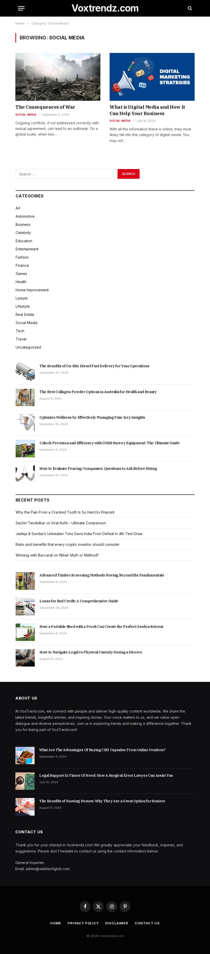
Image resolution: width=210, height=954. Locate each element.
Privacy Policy (83, 923)
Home (55, 923)
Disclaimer (116, 923)
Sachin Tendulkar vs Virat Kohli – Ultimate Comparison (61, 523)
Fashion (22, 257)
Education (24, 241)
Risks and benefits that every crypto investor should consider (68, 544)
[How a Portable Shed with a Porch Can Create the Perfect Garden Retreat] (25, 632)
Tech (20, 331)
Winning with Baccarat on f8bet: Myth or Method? (57, 555)
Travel (21, 339)
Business (23, 224)
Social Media (26, 114)
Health (21, 282)
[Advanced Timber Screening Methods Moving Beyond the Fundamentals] (25, 581)
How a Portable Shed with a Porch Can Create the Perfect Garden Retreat (101, 626)
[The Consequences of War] (57, 77)
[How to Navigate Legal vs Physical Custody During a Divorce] (25, 658)
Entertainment (27, 249)
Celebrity (23, 232)
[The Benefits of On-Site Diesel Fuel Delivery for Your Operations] (25, 371)
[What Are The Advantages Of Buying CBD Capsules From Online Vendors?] (25, 755)
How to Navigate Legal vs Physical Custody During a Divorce (90, 652)
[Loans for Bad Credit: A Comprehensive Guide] (25, 606)
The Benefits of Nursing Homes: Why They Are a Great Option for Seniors (102, 801)
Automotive (25, 216)
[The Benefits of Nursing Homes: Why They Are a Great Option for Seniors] (25, 806)
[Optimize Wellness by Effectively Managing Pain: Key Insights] (25, 423)
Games (21, 273)
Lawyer (22, 298)
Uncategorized (28, 347)
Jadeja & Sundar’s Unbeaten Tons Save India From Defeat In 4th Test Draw (79, 533)
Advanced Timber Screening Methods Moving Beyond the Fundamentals (101, 575)
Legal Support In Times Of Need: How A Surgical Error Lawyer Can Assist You (106, 775)
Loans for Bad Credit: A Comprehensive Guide (78, 601)
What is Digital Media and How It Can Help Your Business (147, 110)
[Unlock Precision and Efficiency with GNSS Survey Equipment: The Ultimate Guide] (25, 448)
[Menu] (21, 8)
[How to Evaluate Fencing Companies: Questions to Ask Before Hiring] (25, 474)
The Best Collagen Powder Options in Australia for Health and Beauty (98, 392)
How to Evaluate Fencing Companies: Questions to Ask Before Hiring (98, 468)
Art (18, 208)
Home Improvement (32, 290)
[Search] (189, 8)
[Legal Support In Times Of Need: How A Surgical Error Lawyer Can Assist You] (25, 781)
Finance (22, 265)
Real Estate (25, 314)
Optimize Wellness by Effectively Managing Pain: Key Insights (92, 417)
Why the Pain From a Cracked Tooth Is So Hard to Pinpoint (65, 512)
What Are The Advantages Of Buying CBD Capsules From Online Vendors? (102, 750)
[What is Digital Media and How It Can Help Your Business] (152, 77)
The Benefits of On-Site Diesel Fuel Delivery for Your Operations (94, 366)
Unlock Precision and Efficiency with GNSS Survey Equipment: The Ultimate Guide (109, 443)
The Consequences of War (45, 107)
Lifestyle (23, 306)
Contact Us (147, 923)
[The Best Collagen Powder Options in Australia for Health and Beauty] (25, 397)
